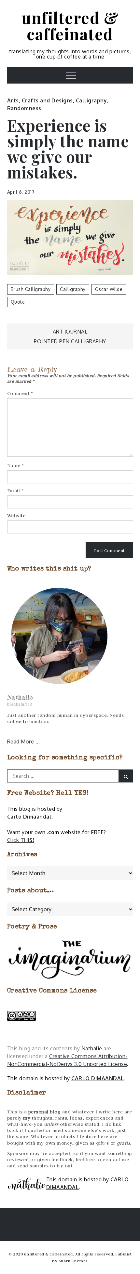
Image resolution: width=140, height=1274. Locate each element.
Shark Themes (73, 1260)
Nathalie (91, 1048)
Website (16, 516)
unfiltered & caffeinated (70, 25)
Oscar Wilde (109, 289)
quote (18, 302)
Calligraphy (91, 100)
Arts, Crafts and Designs (40, 100)
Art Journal (70, 331)
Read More (21, 741)
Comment (20, 393)
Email (15, 490)
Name (15, 465)
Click (21, 840)
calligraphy (73, 289)
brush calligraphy (31, 289)
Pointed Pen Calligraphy (70, 341)
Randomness (24, 108)
